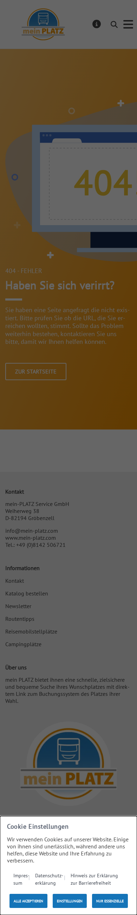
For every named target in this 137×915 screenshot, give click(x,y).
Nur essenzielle (110, 901)
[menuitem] (21, 879)
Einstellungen (70, 901)
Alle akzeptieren (28, 901)
